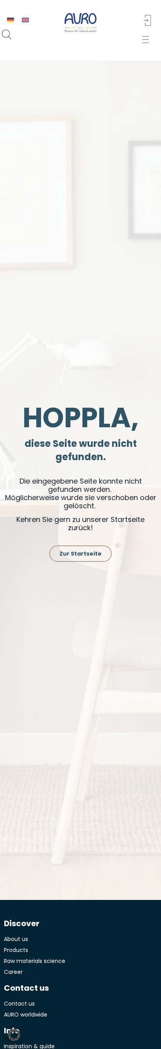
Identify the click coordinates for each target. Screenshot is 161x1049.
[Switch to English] (25, 20)
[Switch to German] (10, 20)
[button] (148, 40)
